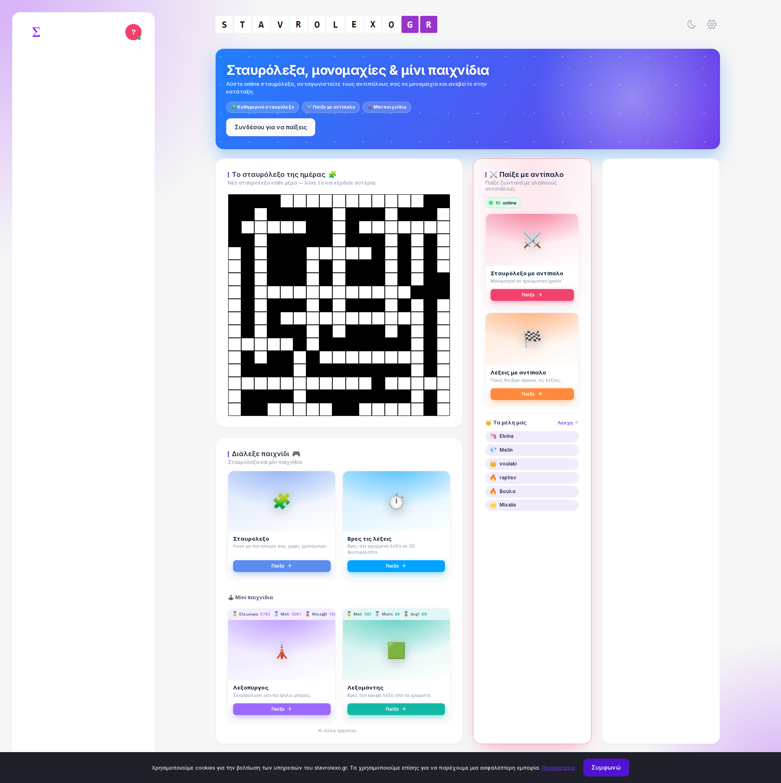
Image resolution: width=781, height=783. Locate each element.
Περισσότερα (558, 767)
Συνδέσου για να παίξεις (271, 127)
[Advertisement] (661, 291)
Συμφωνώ (606, 767)
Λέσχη (566, 423)
